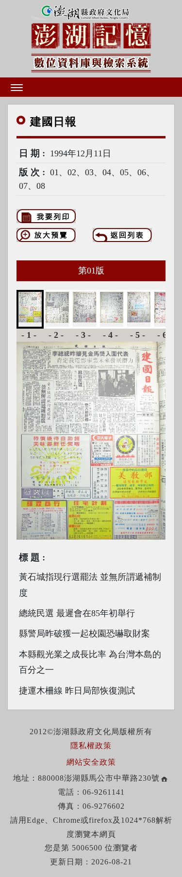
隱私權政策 (91, 745)
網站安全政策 (91, 762)
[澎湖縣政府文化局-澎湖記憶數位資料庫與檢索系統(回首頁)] (91, 37)
